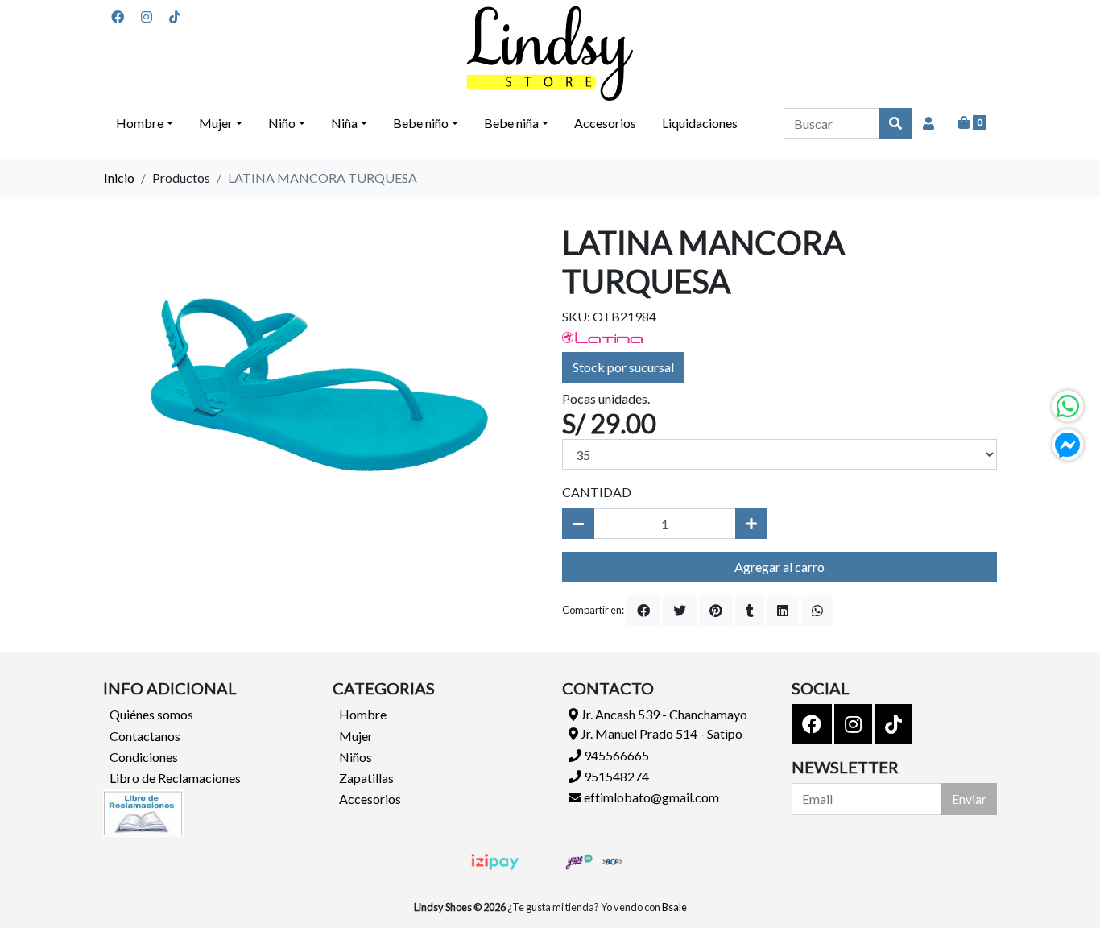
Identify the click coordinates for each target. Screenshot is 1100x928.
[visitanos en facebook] (117, 17)
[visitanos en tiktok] (175, 17)
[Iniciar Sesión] (928, 123)
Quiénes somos (151, 714)
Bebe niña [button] (511, 122)
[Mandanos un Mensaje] (1068, 445)
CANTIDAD (596, 491)
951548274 (615, 776)
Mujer (356, 736)
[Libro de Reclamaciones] (143, 810)
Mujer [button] (216, 122)
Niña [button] (344, 122)
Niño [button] (282, 122)
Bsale (674, 907)
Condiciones (144, 756)
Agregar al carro (779, 566)
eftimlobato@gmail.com (650, 797)
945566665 (615, 755)
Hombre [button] (139, 122)
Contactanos (145, 736)
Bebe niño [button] (421, 122)
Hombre (363, 714)
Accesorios (605, 122)
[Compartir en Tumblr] (749, 610)
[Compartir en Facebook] (643, 610)
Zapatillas (366, 777)
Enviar (969, 798)
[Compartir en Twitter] (680, 610)
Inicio (119, 177)
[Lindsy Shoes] (550, 53)
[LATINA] (602, 335)
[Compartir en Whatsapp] (817, 610)
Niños (355, 756)
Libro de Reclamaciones (175, 777)
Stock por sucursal (623, 367)
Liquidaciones (700, 122)
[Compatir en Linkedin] (783, 610)
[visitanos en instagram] (146, 17)
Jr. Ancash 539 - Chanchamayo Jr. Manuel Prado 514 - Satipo (662, 723)
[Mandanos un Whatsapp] (1068, 406)
